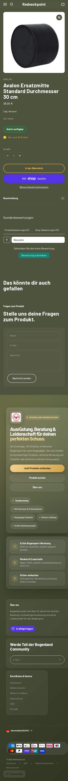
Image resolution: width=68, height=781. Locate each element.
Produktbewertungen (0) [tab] (17, 230)
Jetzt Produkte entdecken (37, 468)
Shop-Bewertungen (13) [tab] (47, 230)
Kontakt (14, 709)
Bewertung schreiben (34, 255)
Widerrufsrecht (17, 687)
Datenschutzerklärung (44, 763)
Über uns (37, 487)
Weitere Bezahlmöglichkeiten (34, 187)
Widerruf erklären (19, 693)
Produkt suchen (37, 477)
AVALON (7, 79)
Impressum (16, 682)
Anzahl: (7, 149)
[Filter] (6, 240)
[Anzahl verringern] (7, 155)
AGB (12, 703)
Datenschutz (16, 698)
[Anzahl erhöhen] (20, 155)
